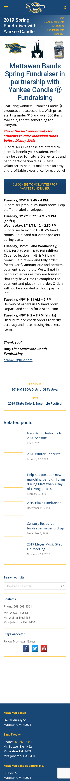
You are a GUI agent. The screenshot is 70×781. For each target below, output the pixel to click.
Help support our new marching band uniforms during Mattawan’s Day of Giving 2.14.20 (46, 481)
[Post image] (13, 439)
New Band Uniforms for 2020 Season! (45, 435)
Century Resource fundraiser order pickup (45, 525)
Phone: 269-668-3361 (18, 606)
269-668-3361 (23, 742)
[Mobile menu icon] (6, 8)
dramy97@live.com (18, 360)
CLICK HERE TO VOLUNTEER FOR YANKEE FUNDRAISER (35, 186)
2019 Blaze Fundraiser (44, 503)
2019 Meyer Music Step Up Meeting (44, 546)
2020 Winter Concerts (43, 454)
